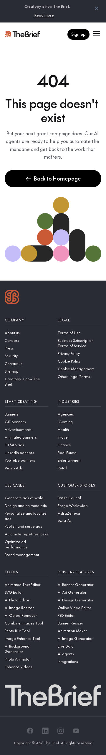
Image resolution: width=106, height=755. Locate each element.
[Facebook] (30, 730)
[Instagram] (60, 730)
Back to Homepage (57, 178)
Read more (44, 15)
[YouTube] (76, 730)
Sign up (78, 34)
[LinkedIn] (45, 730)
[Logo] (12, 297)
